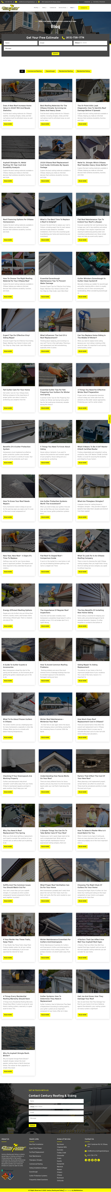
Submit (55, 54)
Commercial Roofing (34, 71)
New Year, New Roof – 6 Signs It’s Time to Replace (17, 557)
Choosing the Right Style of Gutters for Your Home (90, 886)
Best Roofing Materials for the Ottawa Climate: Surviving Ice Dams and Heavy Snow (53, 108)
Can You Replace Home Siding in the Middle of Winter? (92, 336)
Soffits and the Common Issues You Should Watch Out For (17, 886)
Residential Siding (83, 71)
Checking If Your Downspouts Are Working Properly (17, 777)
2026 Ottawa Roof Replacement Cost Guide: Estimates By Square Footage (54, 165)
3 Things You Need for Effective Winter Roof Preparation (91, 391)
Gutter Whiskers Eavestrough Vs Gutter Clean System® (92, 279)
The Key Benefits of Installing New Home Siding (91, 611)
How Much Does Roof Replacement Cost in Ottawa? (90, 720)
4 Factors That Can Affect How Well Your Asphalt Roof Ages (91, 940)
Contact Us (84, 8)
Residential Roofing (66, 71)
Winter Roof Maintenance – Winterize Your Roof (52, 720)
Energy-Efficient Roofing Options (17, 610)
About (72, 7)
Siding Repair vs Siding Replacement (87, 666)
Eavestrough (50, 71)
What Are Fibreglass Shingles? (91, 501)
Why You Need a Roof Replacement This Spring (14, 832)
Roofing (36, 7)
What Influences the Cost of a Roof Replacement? (53, 336)
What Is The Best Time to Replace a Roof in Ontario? (55, 220)
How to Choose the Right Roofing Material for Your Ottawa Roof (17, 279)
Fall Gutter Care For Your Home (16, 390)
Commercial (53, 7)
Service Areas (62, 7)
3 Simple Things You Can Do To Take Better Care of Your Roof (53, 832)
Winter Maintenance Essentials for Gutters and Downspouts (55, 940)
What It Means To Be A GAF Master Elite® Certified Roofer (92, 448)
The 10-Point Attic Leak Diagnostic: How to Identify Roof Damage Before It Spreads (92, 108)
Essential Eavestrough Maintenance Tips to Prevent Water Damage (53, 281)
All (22, 71)
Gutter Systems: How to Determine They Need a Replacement (50, 999)
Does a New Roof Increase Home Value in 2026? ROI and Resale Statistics (17, 108)
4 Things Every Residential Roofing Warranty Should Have (16, 997)
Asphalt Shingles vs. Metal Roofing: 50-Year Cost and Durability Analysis (14, 165)
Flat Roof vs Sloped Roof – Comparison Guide (51, 557)
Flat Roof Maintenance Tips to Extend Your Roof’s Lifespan (91, 220)
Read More (8, 124)
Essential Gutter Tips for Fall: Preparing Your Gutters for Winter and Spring (55, 392)
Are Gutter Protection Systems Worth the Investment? (53, 502)
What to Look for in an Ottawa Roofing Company (91, 557)
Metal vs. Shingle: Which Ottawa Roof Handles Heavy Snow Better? (93, 164)
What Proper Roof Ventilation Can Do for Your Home (54, 886)
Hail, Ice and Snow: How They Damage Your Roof (90, 997)
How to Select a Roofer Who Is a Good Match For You (92, 832)
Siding (44, 7)
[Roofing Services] (86, 1160)
